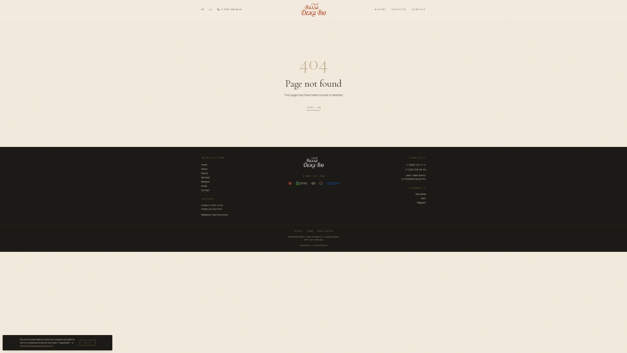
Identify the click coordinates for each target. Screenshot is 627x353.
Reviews (205, 181)
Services (399, 9)
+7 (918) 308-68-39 (231, 9)
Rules (204, 185)
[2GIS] (301, 183)
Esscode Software (320, 245)
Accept (87, 343)
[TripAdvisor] (313, 183)
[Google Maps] (321, 183)
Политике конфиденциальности (36, 345)
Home (310, 107)
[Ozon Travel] (333, 183)
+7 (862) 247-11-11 (416, 164)
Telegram (421, 202)
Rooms (380, 9)
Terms (310, 231)
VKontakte (420, 194)
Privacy (298, 231)
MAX (423, 198)
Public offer (325, 231)
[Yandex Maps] (290, 183)
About (204, 168)
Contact (419, 9)
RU (202, 9)
